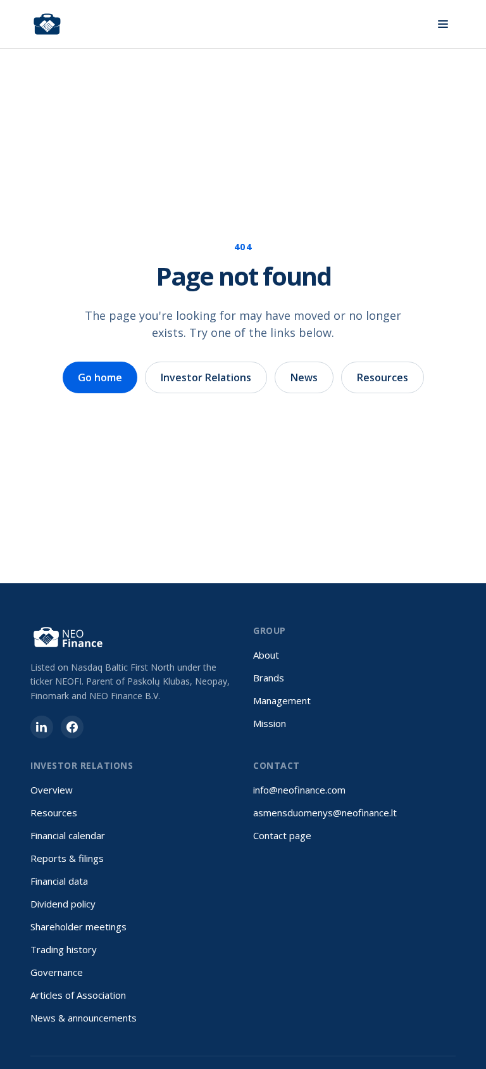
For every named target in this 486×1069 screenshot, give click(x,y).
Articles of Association (78, 995)
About (266, 654)
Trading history (63, 949)
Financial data (59, 881)
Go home (100, 377)
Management (282, 700)
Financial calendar (67, 835)
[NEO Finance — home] (47, 24)
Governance (56, 972)
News (304, 377)
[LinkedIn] (41, 727)
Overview (51, 789)
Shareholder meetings (78, 926)
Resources (382, 377)
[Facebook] (72, 727)
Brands (268, 677)
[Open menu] (443, 24)
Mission (269, 723)
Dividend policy (63, 903)
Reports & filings (67, 858)
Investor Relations (206, 377)
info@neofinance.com (299, 789)
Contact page (282, 835)
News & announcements (83, 1017)
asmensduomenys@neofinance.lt (325, 812)
